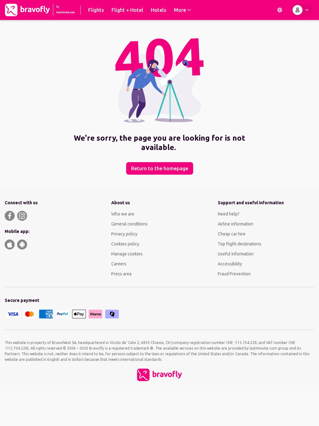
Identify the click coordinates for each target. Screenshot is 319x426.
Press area (121, 273)
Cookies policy (125, 243)
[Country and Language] (280, 10)
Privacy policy (124, 233)
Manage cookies (127, 253)
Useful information (236, 253)
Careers (118, 263)
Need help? (229, 213)
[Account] (301, 10)
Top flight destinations (239, 243)
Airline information (235, 223)
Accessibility (230, 263)
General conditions (129, 223)
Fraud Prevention (234, 273)
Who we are (122, 213)
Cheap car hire (231, 233)
